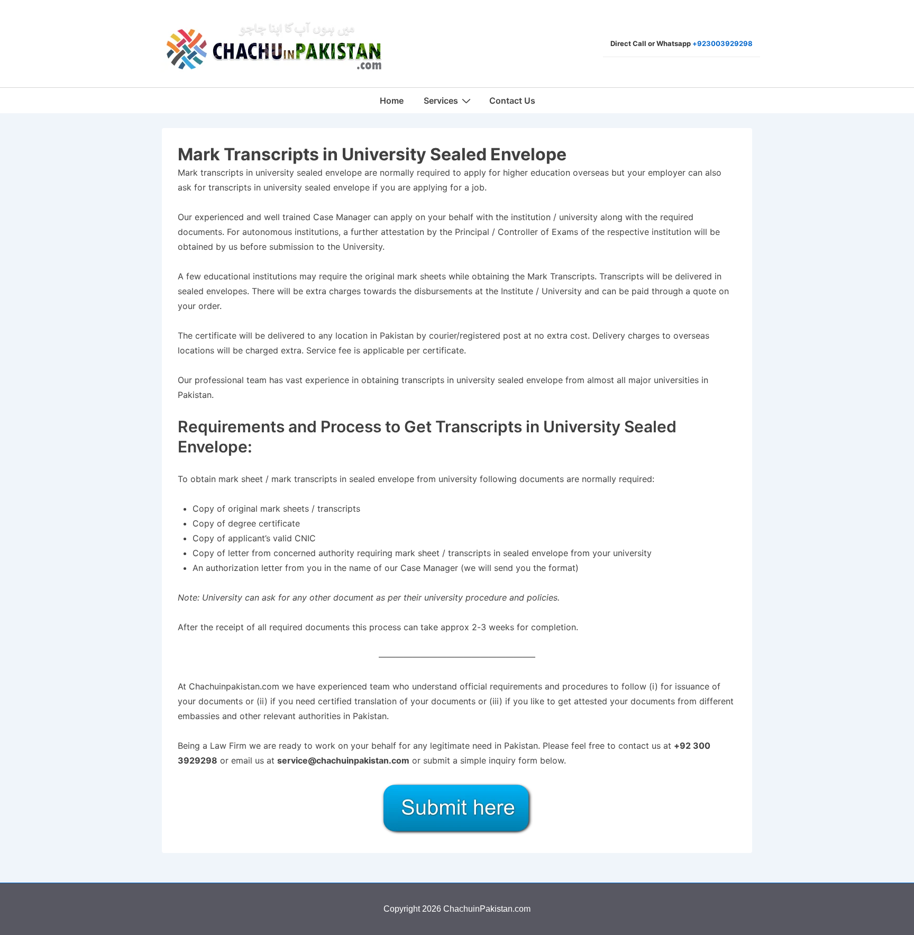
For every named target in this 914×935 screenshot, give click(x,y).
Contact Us (512, 100)
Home (392, 100)
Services (441, 100)
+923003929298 (722, 43)
